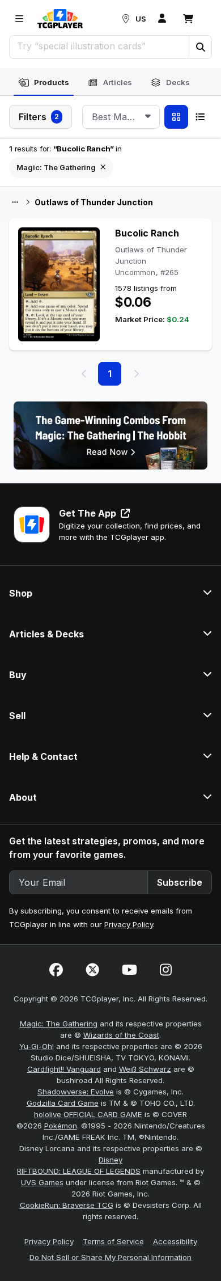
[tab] (44, 82)
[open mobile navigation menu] (19, 19)
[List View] (200, 117)
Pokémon (60, 1125)
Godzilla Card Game (63, 1102)
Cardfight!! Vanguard (64, 1068)
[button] (200, 47)
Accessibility (175, 1241)
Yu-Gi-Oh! (36, 1046)
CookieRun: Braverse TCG (66, 1205)
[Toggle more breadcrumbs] (15, 202)
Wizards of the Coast (121, 1034)
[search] (99, 46)
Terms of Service (113, 1241)
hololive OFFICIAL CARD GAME (88, 1114)
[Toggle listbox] (148, 116)
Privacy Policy (128, 924)
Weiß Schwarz (145, 1068)
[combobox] (121, 117)
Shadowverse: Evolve (75, 1091)
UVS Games (42, 1182)
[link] (60, 18)
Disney (110, 1159)
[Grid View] (176, 117)
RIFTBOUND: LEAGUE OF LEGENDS (79, 1171)
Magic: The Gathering (58, 1023)
